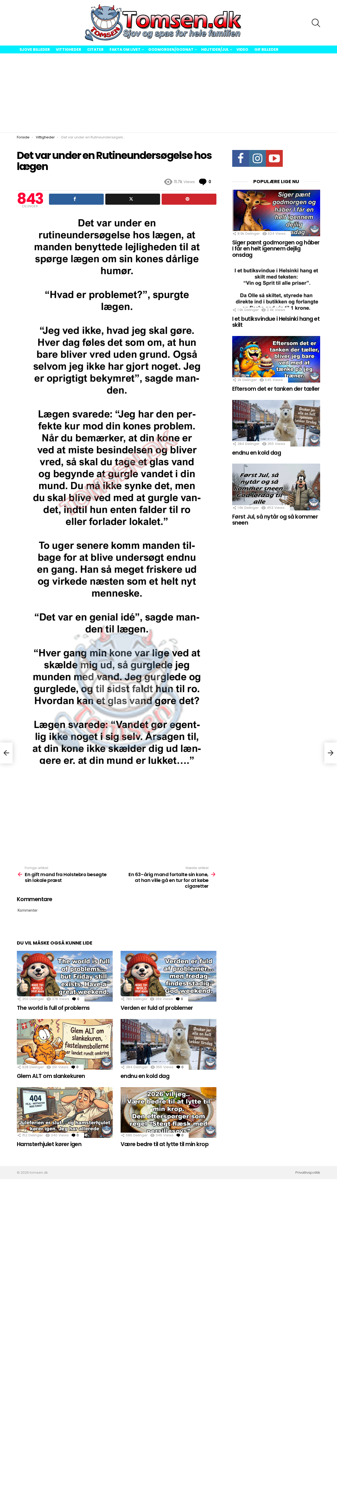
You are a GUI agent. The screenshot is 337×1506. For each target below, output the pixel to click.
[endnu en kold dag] (168, 1044)
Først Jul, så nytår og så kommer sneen (275, 520)
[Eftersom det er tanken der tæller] (276, 359)
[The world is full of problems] (65, 976)
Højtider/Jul (215, 49)
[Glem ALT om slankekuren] (65, 1044)
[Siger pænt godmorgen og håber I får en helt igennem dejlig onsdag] (276, 213)
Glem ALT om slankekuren (51, 1076)
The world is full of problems (53, 1008)
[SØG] (316, 22)
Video (242, 49)
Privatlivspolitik (307, 1173)
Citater (95, 49)
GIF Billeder (266, 49)
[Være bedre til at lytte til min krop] (168, 1112)
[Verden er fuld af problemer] (168, 976)
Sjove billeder (34, 49)
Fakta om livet (125, 49)
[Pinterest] (189, 199)
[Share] (76, 199)
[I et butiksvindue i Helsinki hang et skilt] (276, 289)
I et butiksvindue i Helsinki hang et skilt (276, 322)
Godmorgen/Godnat (171, 49)
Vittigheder (68, 49)
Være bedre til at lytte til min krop (165, 1144)
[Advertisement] (168, 93)
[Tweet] (132, 199)
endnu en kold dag (145, 1076)
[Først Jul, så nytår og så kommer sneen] (276, 487)
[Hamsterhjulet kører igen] (65, 1112)
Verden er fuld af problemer (157, 1008)
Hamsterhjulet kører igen (49, 1144)
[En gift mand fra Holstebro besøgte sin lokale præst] (6, 753)
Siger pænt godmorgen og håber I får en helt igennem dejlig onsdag (276, 249)
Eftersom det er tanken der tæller (276, 389)
